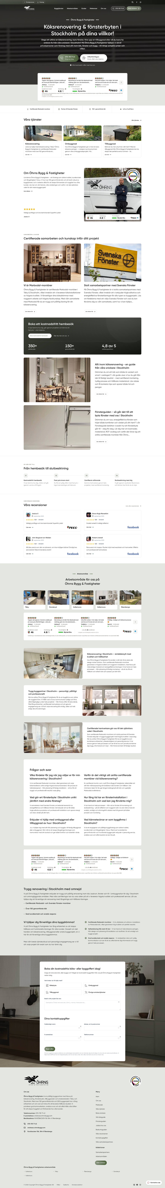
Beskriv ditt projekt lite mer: (52, 998)
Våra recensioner (102, 1134)
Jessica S (35, 513)
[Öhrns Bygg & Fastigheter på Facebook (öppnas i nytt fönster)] (136, 2)
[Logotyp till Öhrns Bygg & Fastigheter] (29, 8)
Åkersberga (87, 1171)
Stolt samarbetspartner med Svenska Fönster (109, 285)
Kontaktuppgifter (102, 1138)
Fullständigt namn (49, 1024)
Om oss (103, 8)
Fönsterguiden (101, 1121)
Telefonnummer (89, 1034)
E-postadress (48, 1034)
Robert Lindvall (97, 538)
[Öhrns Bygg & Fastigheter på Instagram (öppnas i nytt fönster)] (140, 2)
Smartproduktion (77, 1185)
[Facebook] (133, 527)
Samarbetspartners (102, 1152)
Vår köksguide (100, 1117)
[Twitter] (140, 1185)
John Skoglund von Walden (41, 538)
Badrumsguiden (101, 1130)
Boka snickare (100, 1113)
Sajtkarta (66, 1185)
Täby (56, 1171)
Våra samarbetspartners (104, 1142)
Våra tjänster (100, 1109)
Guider (83, 8)
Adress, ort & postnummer (92, 1024)
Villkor (58, 1185)
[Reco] (73, 527)
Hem (97, 1096)
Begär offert (49, 1049)
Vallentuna (29, 1175)
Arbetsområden (72, 8)
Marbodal (99, 1105)
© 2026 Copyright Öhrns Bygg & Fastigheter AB (39, 1185)
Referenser (93, 8)
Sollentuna (29, 1171)
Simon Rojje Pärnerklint (100, 513)
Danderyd (117, 1171)
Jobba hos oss (101, 1125)
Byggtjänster (58, 8)
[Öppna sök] (132, 2)
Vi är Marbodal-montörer (38, 285)
